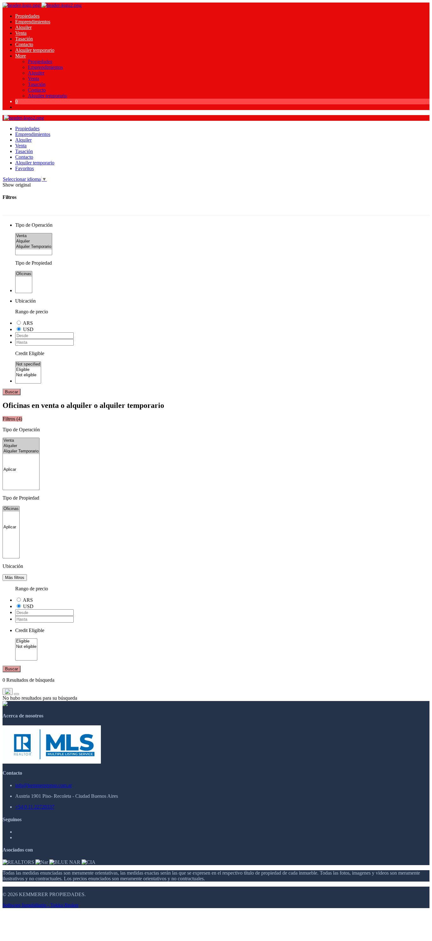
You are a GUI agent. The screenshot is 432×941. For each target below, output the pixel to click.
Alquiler (23, 27)
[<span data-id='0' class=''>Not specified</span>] (28, 364)
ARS (28, 323)
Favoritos (24, 168)
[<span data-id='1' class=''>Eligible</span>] (28, 369)
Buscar (11, 392)
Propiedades (27, 16)
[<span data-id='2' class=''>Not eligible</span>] (28, 375)
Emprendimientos (32, 21)
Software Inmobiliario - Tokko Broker (40, 905)
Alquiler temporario (34, 50)
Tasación (24, 38)
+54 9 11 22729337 (34, 806)
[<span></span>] (21, 469)
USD (28, 329)
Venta (21, 33)
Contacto (24, 44)
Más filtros (14, 577)
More (20, 55)
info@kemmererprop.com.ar (43, 785)
